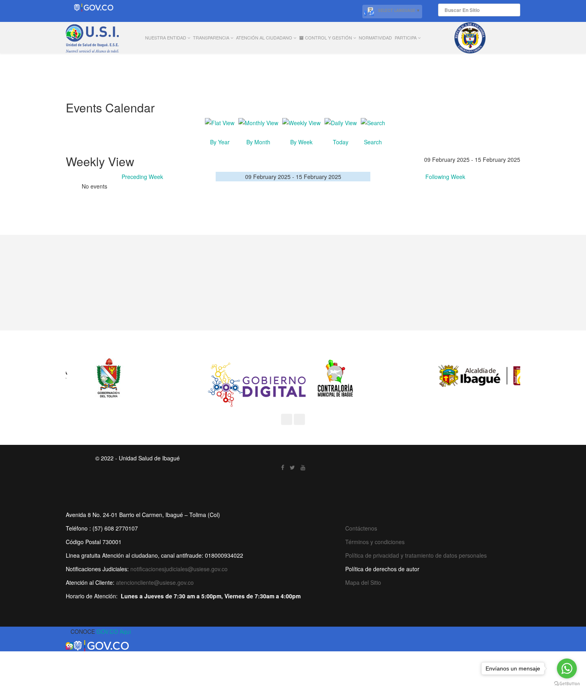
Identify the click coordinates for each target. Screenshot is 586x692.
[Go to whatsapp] (567, 668)
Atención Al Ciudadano (264, 37)
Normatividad (375, 37)
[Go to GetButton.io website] (567, 683)
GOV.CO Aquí (113, 631)
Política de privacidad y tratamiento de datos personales (416, 555)
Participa (406, 37)
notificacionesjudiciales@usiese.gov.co (179, 569)
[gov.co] (93, 8)
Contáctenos (361, 528)
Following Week (445, 177)
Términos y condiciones (375, 542)
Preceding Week (142, 177)
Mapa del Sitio (363, 582)
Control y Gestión (328, 37)
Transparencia (211, 37)
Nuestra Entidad (165, 37)
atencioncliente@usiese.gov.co (155, 582)
